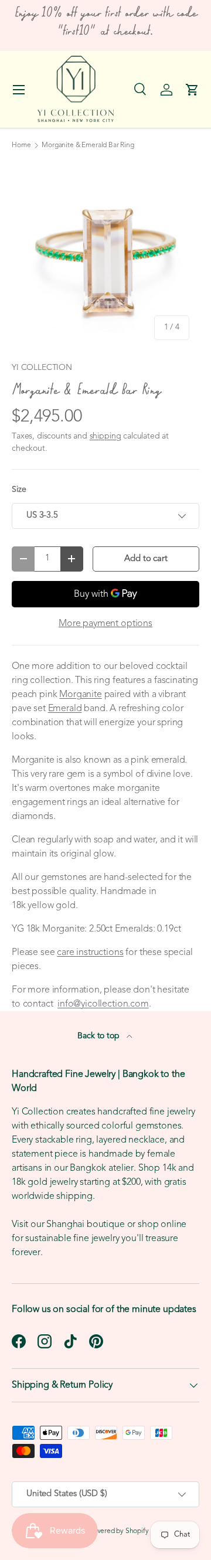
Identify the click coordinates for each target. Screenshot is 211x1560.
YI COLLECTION (42, 367)
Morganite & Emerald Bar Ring (88, 145)
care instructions (90, 952)
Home (21, 145)
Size (19, 489)
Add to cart (145, 559)
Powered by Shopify (118, 1531)
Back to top (99, 1036)
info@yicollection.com (103, 1004)
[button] (192, 90)
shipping (105, 436)
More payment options (105, 623)
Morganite (80, 694)
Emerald (65, 708)
